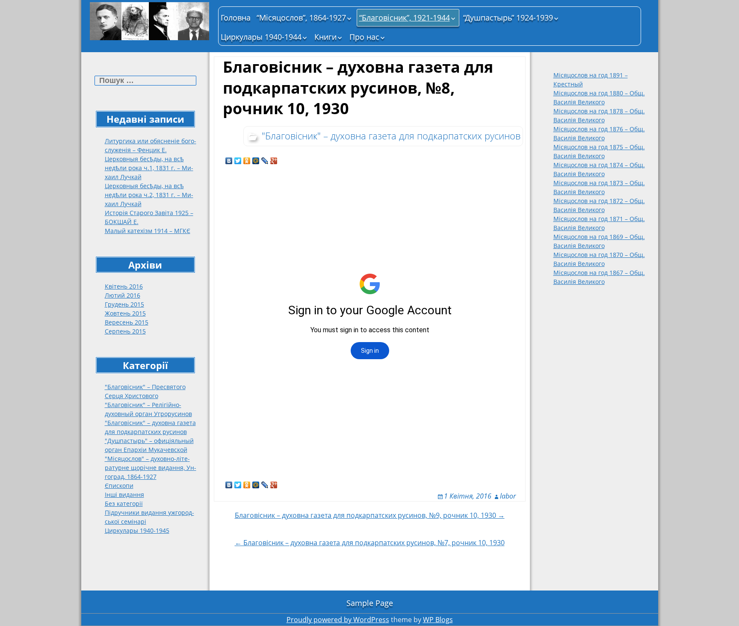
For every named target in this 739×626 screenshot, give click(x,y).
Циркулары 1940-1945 (137, 530)
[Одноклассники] (246, 160)
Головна (236, 17)
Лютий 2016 (122, 295)
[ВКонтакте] (229, 160)
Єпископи (119, 485)
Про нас (364, 37)
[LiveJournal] (264, 160)
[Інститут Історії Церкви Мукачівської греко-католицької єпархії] (150, 21)
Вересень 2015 (126, 322)
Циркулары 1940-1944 (261, 37)
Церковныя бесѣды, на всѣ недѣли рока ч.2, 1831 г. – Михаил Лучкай (149, 195)
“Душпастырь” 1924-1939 (508, 17)
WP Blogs (438, 619)
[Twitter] (238, 160)
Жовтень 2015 (125, 313)
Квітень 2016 (124, 286)
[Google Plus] (273, 160)
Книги (325, 37)
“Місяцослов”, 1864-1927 (301, 17)
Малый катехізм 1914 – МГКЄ (147, 231)
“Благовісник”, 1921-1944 (404, 17)
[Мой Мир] (255, 160)
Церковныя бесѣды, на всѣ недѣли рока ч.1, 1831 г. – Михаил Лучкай (149, 168)
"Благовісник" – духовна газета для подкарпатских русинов (391, 135)
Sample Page (369, 603)
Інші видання (124, 494)
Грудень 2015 (124, 304)
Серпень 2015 (125, 331)
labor (508, 496)
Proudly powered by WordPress (338, 619)
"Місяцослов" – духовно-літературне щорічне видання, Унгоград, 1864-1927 (150, 468)
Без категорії (124, 503)
